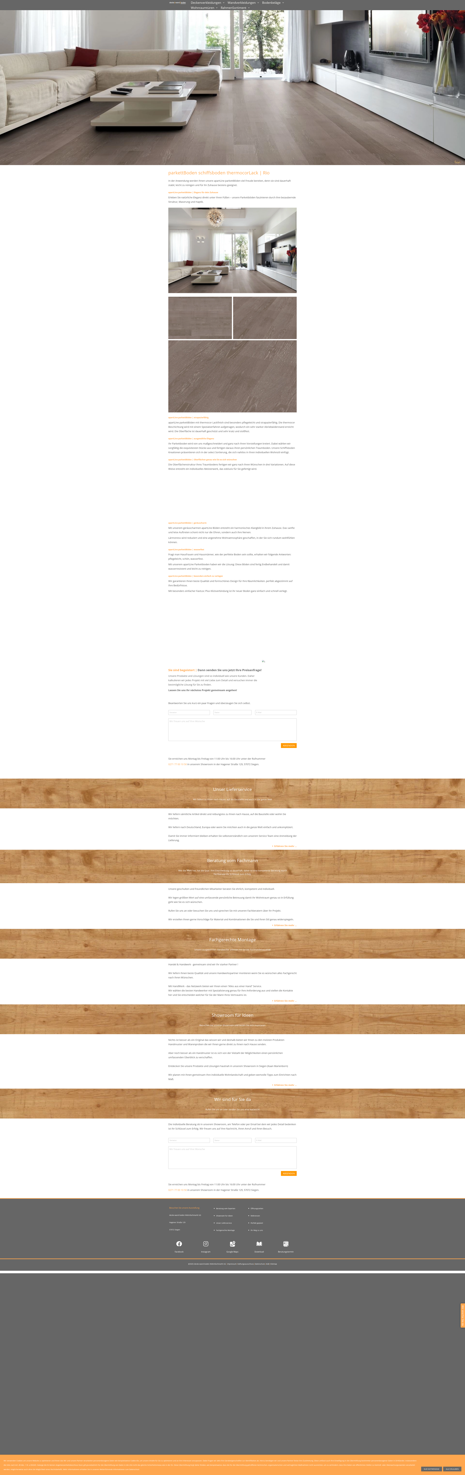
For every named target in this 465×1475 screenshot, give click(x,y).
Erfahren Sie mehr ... (285, 846)
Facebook (179, 1251)
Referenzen (255, 1216)
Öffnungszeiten (257, 1208)
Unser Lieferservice (224, 1223)
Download (259, 1251)
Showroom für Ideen (224, 1216)
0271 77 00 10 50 (177, 764)
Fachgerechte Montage (225, 1230)
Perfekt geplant (257, 1223)
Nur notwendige (431, 1469)
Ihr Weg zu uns (257, 1230)
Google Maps (232, 1251)
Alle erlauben (452, 1469)
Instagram (205, 1251)
